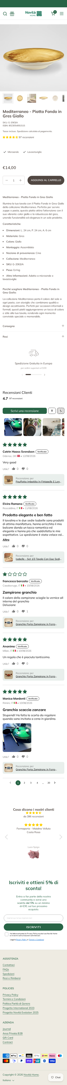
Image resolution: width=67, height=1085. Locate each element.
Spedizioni (8, 973)
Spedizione (22, 131)
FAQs (6, 969)
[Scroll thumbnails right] (60, 427)
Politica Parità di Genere (16, 1003)
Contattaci (9, 965)
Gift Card (8, 1037)
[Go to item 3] (52, 427)
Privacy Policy (10, 994)
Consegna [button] (9, 326)
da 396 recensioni (33, 816)
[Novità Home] (33, 13)
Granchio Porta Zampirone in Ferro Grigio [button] (35, 624)
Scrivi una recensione (25, 411)
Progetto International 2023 (18, 1008)
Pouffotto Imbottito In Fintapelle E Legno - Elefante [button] (39, 481)
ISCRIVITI (33, 927)
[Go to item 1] (13, 427)
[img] (33, 813)
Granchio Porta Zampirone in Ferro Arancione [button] (35, 676)
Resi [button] (5, 336)
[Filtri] (52, 411)
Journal (7, 1028)
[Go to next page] (56, 782)
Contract (8, 1042)
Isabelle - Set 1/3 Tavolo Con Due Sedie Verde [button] (38, 559)
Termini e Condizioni (14, 999)
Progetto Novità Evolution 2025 (20, 1012)
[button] (5, 13)
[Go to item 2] (32, 427)
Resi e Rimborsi (12, 978)
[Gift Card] (12, 13)
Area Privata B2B (13, 1033)
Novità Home (31, 1074)
